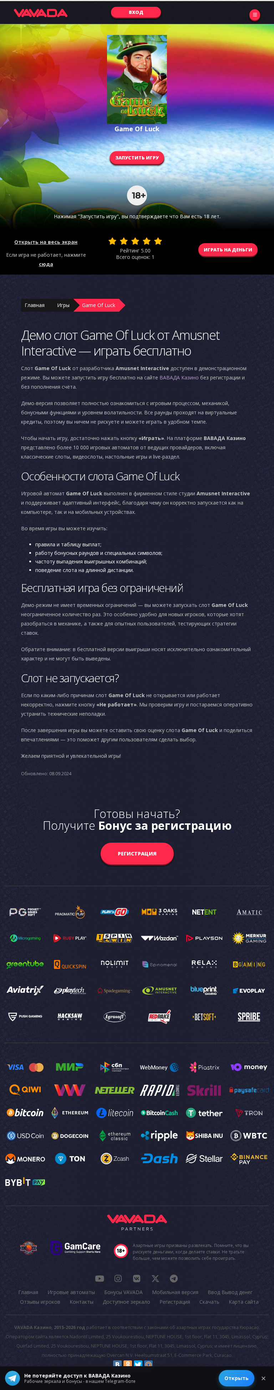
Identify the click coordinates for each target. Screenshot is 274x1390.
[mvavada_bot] (174, 1278)
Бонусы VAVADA (123, 1292)
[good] (147, 241)
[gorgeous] (158, 241)
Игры (63, 305)
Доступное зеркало (126, 1301)
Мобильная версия (175, 1292)
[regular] (135, 241)
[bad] (112, 241)
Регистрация (137, 853)
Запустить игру (137, 157)
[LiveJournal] (158, 1364)
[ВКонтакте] (117, 1364)
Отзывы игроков (40, 1301)
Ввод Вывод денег (230, 1292)
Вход (136, 12)
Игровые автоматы (71, 1292)
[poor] (124, 241)
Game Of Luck (98, 305)
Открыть (236, 1378)
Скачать (209, 1301)
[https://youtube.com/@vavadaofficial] (99, 1278)
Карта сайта (244, 1301)
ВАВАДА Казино (179, 377)
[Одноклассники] (127, 1364)
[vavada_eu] (155, 1278)
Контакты (81, 1301)
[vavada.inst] (118, 1278)
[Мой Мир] (148, 1364)
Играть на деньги (228, 249)
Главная (35, 305)
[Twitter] (138, 1364)
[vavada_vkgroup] (137, 1278)
